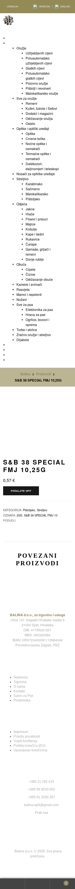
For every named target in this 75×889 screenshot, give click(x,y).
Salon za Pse (23, 695)
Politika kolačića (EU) (29, 745)
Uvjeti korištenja (25, 741)
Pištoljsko (29, 510)
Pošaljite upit (21, 490)
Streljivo (42, 510)
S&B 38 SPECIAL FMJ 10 (41, 515)
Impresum (21, 732)
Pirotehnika (22, 700)
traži (37, 884)
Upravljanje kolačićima (30, 750)
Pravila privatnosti (27, 736)
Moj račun (12, 884)
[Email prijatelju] (23, 520)
